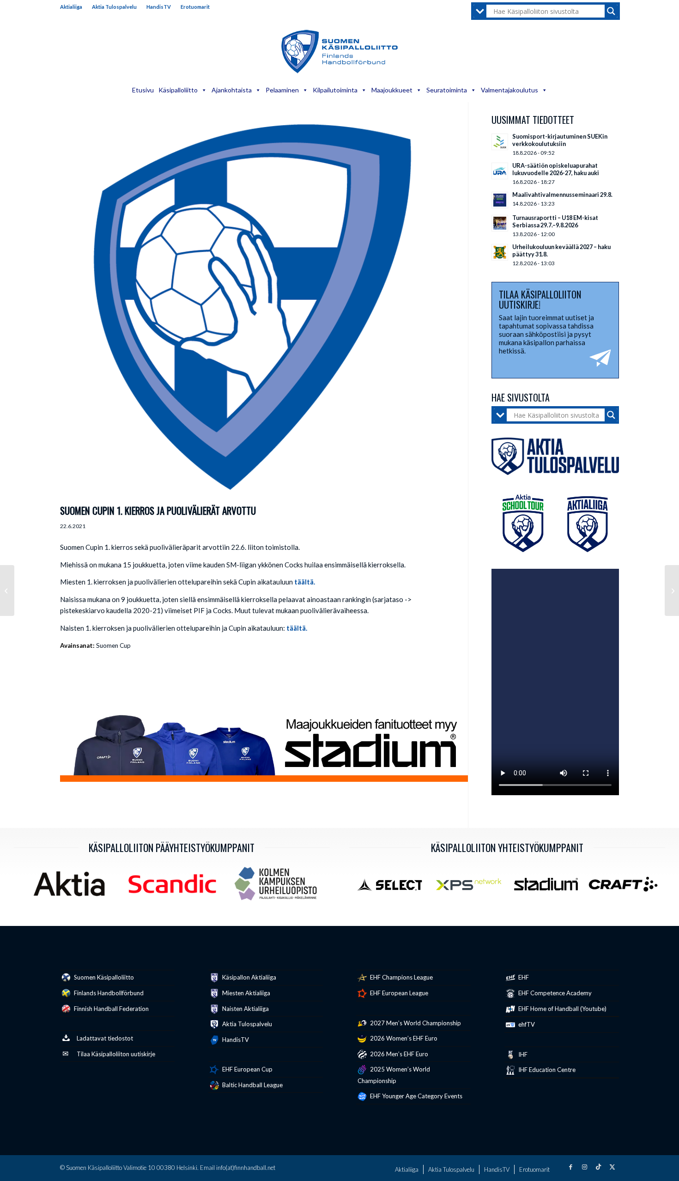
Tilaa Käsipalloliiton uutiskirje (116, 1054)
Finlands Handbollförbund (108, 993)
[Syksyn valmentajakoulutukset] (672, 590)
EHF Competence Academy (554, 993)
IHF (522, 1054)
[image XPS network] (471, 887)
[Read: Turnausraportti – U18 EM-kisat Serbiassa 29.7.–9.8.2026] (499, 223)
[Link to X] (612, 1167)
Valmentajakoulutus (509, 90)
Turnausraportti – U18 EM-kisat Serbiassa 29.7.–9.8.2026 (555, 221)
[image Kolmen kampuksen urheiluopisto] (279, 887)
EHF (523, 977)
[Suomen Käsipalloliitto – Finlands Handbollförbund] (339, 52)
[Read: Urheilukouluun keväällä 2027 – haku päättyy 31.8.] (499, 252)
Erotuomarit (195, 7)
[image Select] (394, 887)
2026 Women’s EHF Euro (403, 1038)
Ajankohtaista (232, 90)
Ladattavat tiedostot (105, 1038)
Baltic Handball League (252, 1085)
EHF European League (398, 993)
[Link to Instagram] (584, 1167)
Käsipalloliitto (178, 90)
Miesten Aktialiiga (245, 993)
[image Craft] (626, 887)
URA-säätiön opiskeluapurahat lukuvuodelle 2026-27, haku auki (555, 169)
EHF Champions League (401, 977)
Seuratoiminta (446, 90)
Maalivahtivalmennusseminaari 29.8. (562, 194)
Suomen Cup (113, 645)
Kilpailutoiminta (335, 90)
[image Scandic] (176, 887)
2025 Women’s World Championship (394, 1074)
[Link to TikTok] (598, 1167)
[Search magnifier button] (611, 11)
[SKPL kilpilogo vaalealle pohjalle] (252, 307)
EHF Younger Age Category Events (415, 1096)
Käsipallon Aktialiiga (248, 977)
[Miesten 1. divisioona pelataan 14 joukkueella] (7, 590)
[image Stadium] (549, 887)
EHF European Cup (247, 1069)
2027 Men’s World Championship (415, 1023)
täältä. (304, 582)
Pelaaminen (282, 90)
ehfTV (526, 1024)
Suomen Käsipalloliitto (103, 977)
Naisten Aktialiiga (245, 1008)
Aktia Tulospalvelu (114, 7)
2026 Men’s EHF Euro (398, 1054)
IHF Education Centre (546, 1069)
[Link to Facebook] (570, 1167)
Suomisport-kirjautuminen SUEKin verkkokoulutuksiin (559, 140)
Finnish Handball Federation (111, 1008)
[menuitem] (73, 7)
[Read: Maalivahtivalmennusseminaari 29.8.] (499, 200)
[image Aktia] (72, 887)
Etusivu (143, 90)
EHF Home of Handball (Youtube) (561, 1008)
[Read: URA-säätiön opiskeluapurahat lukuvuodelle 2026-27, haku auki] (499, 171)
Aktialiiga (71, 7)
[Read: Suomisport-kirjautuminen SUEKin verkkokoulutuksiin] (499, 142)
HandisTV (158, 7)
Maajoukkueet (391, 90)
